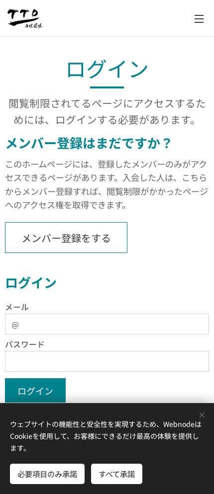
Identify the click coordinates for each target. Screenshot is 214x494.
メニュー (199, 18)
